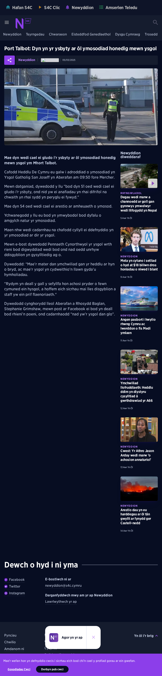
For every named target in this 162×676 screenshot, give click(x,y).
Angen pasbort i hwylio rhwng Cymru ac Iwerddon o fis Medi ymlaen (137, 326)
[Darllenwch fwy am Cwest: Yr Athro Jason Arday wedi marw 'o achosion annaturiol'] (139, 429)
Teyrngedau (35, 34)
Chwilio (10, 642)
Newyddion (12, 34)
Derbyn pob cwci (52, 669)
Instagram (17, 593)
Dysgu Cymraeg (127, 34)
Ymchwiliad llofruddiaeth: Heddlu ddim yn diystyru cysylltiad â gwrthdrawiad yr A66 (136, 392)
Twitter (14, 586)
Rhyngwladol (131, 193)
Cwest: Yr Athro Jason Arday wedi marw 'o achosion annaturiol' (137, 455)
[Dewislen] (6, 22)
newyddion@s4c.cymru (63, 586)
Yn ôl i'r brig (144, 636)
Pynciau (10, 635)
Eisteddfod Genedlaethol (91, 34)
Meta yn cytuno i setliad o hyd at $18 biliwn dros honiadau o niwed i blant (139, 265)
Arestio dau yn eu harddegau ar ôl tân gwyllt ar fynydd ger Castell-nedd (135, 516)
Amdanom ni (14, 649)
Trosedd (151, 34)
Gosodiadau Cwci (19, 669)
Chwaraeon (58, 34)
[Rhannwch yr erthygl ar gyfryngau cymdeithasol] (9, 60)
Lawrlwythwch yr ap (61, 602)
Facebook (17, 580)
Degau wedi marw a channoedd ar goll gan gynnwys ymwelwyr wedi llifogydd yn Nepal (138, 203)
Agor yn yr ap (72, 637)
